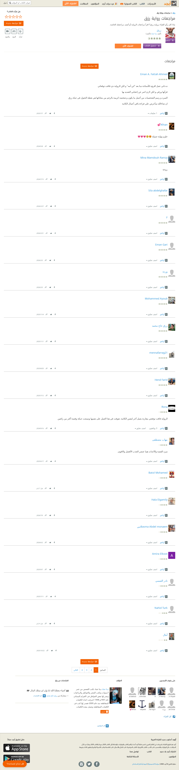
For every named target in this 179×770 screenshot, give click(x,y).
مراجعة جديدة (12, 23)
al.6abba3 (132, 696)
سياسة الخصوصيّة (153, 763)
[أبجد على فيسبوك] (97, 764)
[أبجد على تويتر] (89, 764)
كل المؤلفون (101, 726)
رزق (173, 12)
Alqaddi (143, 709)
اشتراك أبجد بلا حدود (168, 751)
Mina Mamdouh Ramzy (161, 696)
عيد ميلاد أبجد (109, 3)
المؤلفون (95, 3)
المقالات (84, 3)
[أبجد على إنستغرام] (81, 764)
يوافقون (153, 428)
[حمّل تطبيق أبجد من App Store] (16, 748)
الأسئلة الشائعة (133, 756)
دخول (5, 3)
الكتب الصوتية (129, 3)
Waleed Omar (171, 709)
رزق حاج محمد (51, 695)
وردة (163, 709)
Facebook (54, 113)
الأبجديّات (152, 3)
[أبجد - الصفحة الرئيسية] (167, 3)
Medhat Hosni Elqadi (171, 696)
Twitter (50, 113)
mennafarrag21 (152, 709)
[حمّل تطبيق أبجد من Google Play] (16, 758)
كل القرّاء (168, 716)
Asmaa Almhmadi (142, 696)
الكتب (142, 3)
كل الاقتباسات (37, 696)
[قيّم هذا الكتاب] (13, 16)
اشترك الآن (128, 46)
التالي (76, 670)
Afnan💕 (133, 709)
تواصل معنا (134, 751)
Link (45, 113)
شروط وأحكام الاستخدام (139, 763)
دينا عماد (154, 33)
